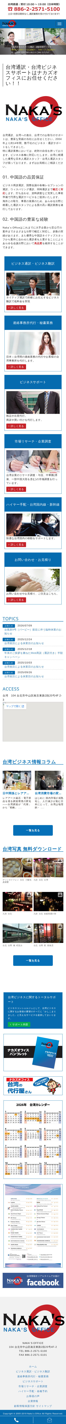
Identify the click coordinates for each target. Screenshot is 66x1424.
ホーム (33, 1366)
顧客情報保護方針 (24, 1406)
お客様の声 (33, 1396)
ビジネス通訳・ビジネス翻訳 (33, 1371)
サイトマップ (44, 1406)
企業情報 (33, 1401)
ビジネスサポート (33, 1381)
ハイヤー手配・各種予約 (33, 1391)
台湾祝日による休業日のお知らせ (24, 643)
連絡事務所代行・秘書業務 (33, 1376)
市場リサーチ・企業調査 (33, 1386)
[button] (5, 41)
